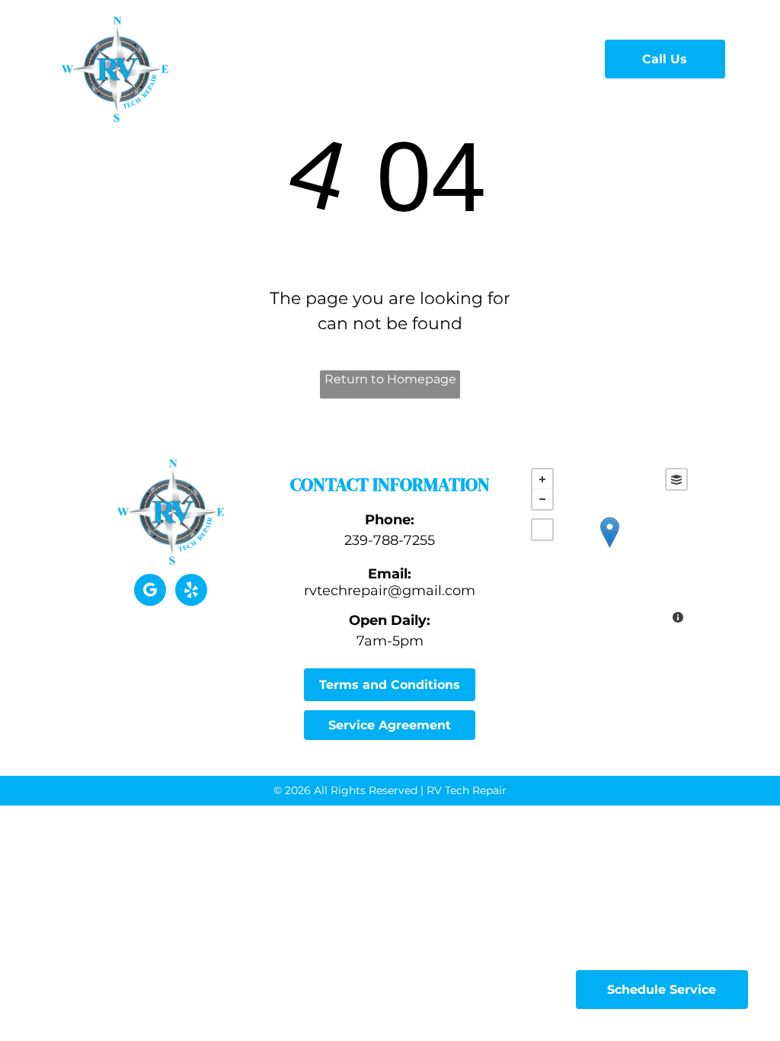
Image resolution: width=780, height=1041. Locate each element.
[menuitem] (273, 57)
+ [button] (542, 479)
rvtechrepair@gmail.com (389, 590)
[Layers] (676, 479)
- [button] (542, 499)
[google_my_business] (150, 592)
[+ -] (609, 547)
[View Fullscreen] (542, 530)
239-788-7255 (389, 540)
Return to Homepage (390, 379)
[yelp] (191, 592)
